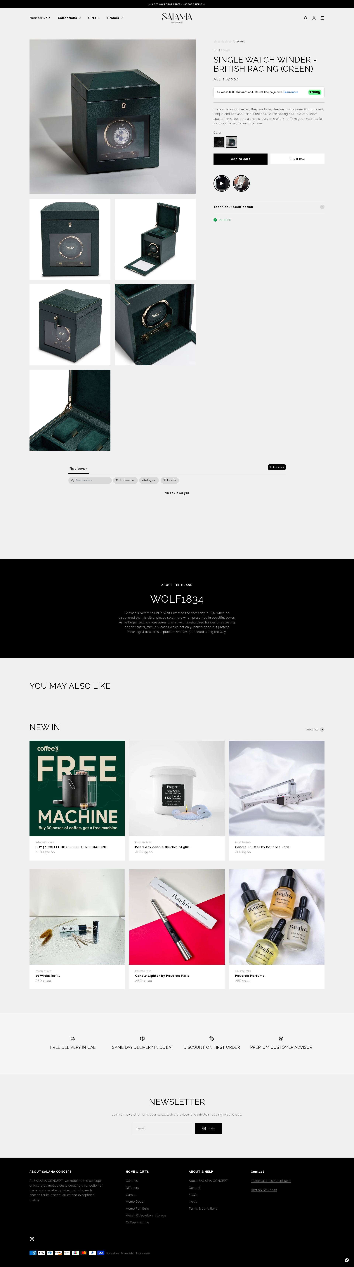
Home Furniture (137, 1208)
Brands (113, 18)
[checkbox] (170, 480)
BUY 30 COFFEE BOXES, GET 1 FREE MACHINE (71, 847)
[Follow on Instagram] (32, 1239)
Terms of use (112, 1253)
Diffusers (132, 1188)
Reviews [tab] (78, 468)
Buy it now (297, 159)
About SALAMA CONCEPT (208, 1180)
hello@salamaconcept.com (271, 1180)
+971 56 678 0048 (264, 1190)
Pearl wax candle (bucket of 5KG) (163, 847)
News (193, 1201)
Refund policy (143, 1253)
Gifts (92, 18)
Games (131, 1195)
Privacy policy (128, 1253)
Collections (67, 18)
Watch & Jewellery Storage (146, 1215)
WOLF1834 (222, 50)
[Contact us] (347, 1260)
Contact (194, 1188)
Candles (132, 1180)
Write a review (277, 467)
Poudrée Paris (143, 842)
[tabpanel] (177, 505)
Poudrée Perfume (250, 976)
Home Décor (135, 1201)
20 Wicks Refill (47, 976)
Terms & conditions (203, 1208)
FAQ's (193, 1195)
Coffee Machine (137, 1222)
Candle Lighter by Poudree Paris (162, 976)
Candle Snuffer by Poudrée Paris (262, 847)
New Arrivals (40, 18)
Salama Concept (44, 842)
